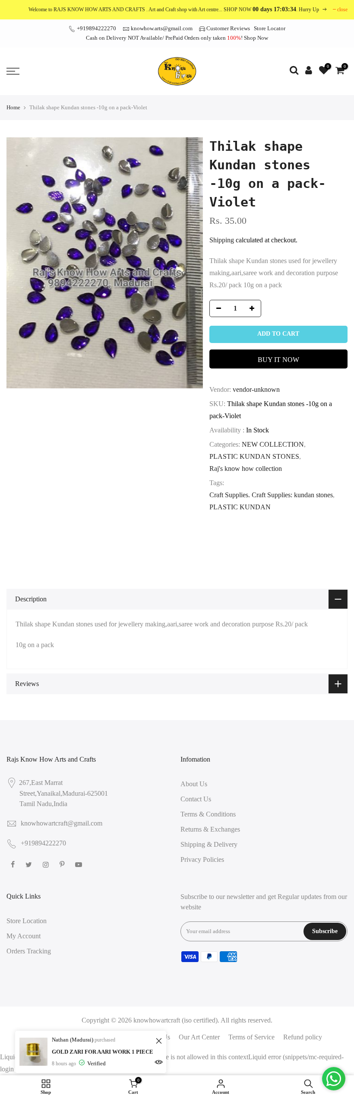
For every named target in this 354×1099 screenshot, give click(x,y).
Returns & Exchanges (210, 829)
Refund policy (302, 1037)
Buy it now (278, 359)
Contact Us (195, 799)
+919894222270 (96, 28)
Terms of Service (251, 1037)
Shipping (221, 240)
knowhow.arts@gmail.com (162, 28)
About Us (193, 784)
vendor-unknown (256, 389)
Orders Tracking (28, 951)
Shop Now (256, 38)
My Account (23, 936)
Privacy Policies (202, 859)
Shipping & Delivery (208, 844)
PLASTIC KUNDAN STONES (254, 456)
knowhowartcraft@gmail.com (61, 823)
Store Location (26, 920)
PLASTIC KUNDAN (240, 507)
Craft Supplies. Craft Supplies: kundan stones (271, 495)
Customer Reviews (228, 28)
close (342, 9)
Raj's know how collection (245, 468)
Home (13, 107)
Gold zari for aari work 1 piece (102, 1051)
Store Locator (269, 28)
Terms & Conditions (208, 814)
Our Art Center (199, 1037)
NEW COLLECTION (273, 444)
